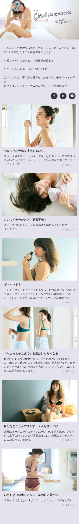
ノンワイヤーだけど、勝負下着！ (25, 219)
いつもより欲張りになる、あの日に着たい (31, 495)
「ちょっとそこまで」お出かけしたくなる (31, 353)
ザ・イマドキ (12, 284)
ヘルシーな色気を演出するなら (24, 150)
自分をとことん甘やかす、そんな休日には (31, 426)
